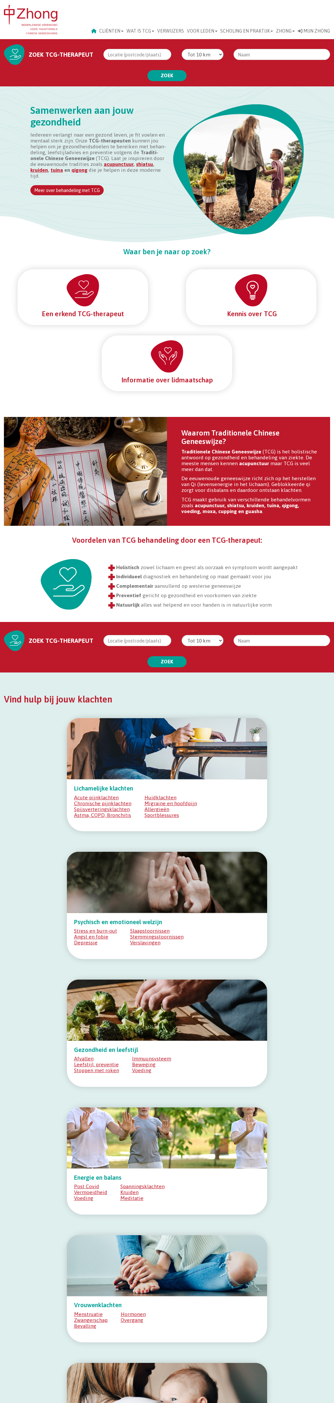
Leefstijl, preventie (96, 1064)
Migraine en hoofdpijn (170, 803)
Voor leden (200, 31)
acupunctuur (118, 164)
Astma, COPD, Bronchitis (102, 815)
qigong (79, 170)
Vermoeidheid (90, 1192)
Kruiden (129, 1192)
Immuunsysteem (151, 1058)
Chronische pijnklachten (102, 803)
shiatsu (144, 164)
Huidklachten (160, 797)
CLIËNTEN (109, 31)
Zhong (284, 31)
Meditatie (132, 1198)
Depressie (86, 942)
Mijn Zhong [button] (316, 31)
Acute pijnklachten (96, 797)
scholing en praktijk (245, 31)
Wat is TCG (139, 31)
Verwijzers (170, 31)
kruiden (39, 170)
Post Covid (86, 1186)
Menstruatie (88, 1314)
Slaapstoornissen (150, 931)
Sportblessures (161, 815)
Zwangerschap (91, 1320)
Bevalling (85, 1326)
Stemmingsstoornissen (157, 936)
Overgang (132, 1320)
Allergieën (156, 809)
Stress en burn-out (95, 931)
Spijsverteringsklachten (102, 809)
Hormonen (133, 1314)
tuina (57, 170)
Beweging (144, 1064)
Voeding (141, 1070)
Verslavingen (145, 942)
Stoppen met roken (96, 1070)
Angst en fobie (91, 936)
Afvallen (84, 1058)
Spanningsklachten (142, 1186)
